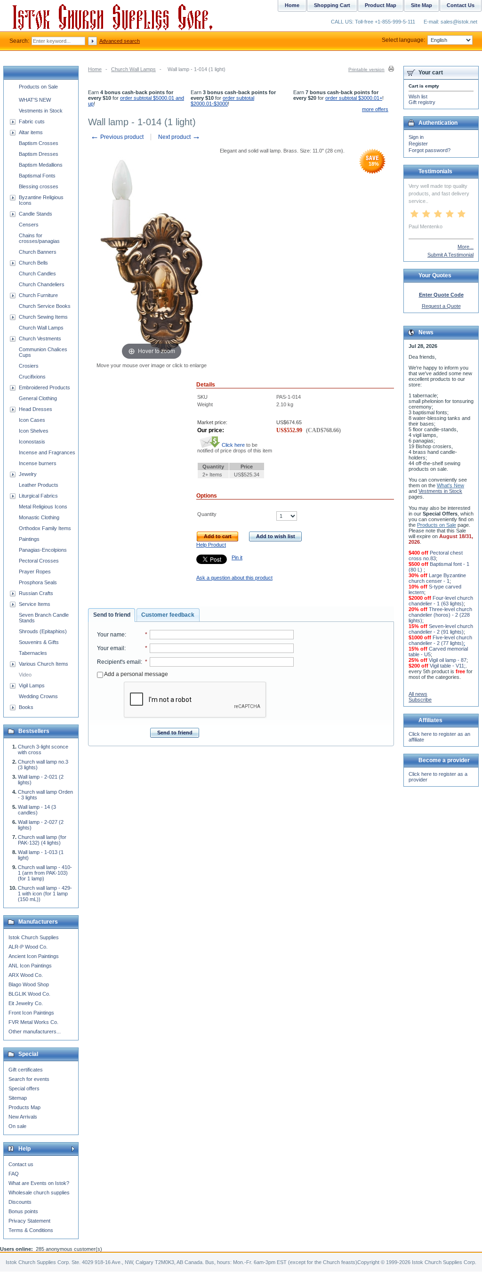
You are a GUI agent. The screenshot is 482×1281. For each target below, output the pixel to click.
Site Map (421, 5)
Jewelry (28, 474)
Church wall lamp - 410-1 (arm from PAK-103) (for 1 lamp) (45, 872)
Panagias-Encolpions (43, 550)
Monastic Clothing (39, 517)
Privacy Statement (29, 1221)
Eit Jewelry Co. (25, 1003)
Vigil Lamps (32, 685)
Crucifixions (32, 376)
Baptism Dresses (38, 154)
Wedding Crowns (38, 696)
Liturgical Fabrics (38, 496)
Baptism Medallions (41, 165)
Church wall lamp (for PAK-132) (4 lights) (42, 840)
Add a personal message (135, 674)
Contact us (20, 1164)
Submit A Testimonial (450, 255)
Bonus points (23, 1211)
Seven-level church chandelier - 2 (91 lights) (441, 629)
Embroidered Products (44, 387)
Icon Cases (32, 420)
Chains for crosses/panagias (39, 238)
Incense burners (37, 463)
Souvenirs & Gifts (39, 642)
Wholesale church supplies (39, 1192)
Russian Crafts (36, 593)
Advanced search (119, 41)
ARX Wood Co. (25, 975)
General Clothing (38, 398)
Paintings (29, 539)
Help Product (211, 545)
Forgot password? (429, 150)
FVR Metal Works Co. (33, 1022)
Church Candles (37, 273)
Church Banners (37, 252)
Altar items (31, 132)
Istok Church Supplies (33, 937)
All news (418, 694)
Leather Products (38, 485)
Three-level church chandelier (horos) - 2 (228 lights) (440, 614)
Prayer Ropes (35, 571)
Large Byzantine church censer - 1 (437, 578)
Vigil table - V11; (448, 666)
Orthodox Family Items (45, 528)
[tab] (111, 615)
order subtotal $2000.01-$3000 (222, 100)
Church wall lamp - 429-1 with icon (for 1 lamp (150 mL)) (45, 893)
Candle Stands (35, 214)
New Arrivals (22, 1117)
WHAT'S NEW (35, 100)
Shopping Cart (332, 5)
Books (26, 707)
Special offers (24, 1088)
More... (466, 247)
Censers (29, 224)
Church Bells (33, 263)
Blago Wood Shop (28, 984)
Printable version (366, 69)
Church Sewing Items (43, 317)
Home (95, 69)
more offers (375, 109)
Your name (111, 634)
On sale (17, 1126)
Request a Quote (441, 306)
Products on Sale (38, 86)
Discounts (20, 1202)
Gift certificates (25, 1069)
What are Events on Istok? (38, 1183)
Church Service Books (45, 306)
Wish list (418, 96)
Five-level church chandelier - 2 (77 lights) (440, 640)
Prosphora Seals (38, 582)
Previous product (117, 137)
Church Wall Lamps (133, 69)
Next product (179, 137)
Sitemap (17, 1098)
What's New (450, 485)
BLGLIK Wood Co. (29, 994)
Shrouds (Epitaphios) (43, 631)
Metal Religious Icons (43, 506)
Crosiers (29, 366)
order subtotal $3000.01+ (353, 98)
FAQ (13, 1173)
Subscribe (420, 699)
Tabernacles (33, 653)
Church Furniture (38, 295)
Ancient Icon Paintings (33, 956)
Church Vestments (40, 338)
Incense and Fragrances (47, 452)
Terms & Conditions (30, 1230)
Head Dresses (35, 409)
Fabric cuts (32, 121)
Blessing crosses (38, 186)
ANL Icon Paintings (30, 965)
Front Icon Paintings (31, 1012)
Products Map (24, 1107)
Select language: (403, 40)
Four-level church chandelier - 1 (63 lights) (441, 600)
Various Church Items (43, 664)
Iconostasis (32, 441)
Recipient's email (119, 662)
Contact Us (460, 5)
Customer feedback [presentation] (167, 615)
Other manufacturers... (34, 1031)
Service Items (34, 604)
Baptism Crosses (38, 143)
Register (418, 143)
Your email (110, 648)
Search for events (28, 1079)
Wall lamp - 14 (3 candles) (37, 809)
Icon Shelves (33, 431)
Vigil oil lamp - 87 (447, 660)
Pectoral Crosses (39, 561)
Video (25, 674)
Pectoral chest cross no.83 (436, 555)
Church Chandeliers (41, 284)
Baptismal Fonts (37, 175)
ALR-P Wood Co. (28, 947)
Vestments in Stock (41, 110)
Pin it (237, 557)
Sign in (416, 137)
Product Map (380, 5)
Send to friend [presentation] (111, 615)
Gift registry (422, 102)
